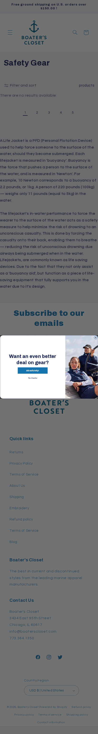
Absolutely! (32, 370)
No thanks (32, 378)
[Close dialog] (95, 337)
